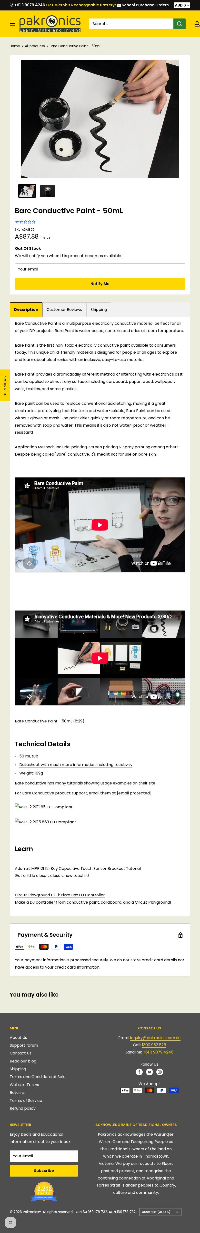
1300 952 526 (154, 1045)
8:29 (78, 721)
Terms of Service (26, 1100)
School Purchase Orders (145, 5)
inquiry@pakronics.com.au (155, 1038)
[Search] (179, 23)
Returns (17, 1092)
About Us (18, 1037)
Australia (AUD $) (156, 1212)
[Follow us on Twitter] (149, 1071)
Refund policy (23, 1108)
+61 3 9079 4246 (29, 5)
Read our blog (23, 1061)
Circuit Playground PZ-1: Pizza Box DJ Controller (60, 895)
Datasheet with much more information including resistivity (75, 764)
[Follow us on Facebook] (139, 1071)
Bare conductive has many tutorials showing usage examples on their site (85, 783)
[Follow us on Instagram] (159, 1071)
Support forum (24, 1045)
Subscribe (44, 1170)
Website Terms (24, 1085)
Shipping (98, 309)
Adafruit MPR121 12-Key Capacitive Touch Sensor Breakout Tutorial (78, 868)
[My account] (197, 24)
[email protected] (134, 793)
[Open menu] (12, 24)
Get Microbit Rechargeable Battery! (81, 5)
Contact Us (20, 1053)
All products (35, 46)
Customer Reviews (64, 309)
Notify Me (100, 284)
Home (15, 46)
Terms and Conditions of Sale (38, 1077)
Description (26, 309)
